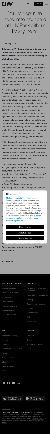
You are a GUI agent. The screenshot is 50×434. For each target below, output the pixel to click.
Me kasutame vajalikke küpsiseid (20, 198)
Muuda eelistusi (25, 238)
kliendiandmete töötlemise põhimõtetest (24, 219)
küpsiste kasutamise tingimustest (23, 217)
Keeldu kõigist (25, 227)
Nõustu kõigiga (25, 232)
